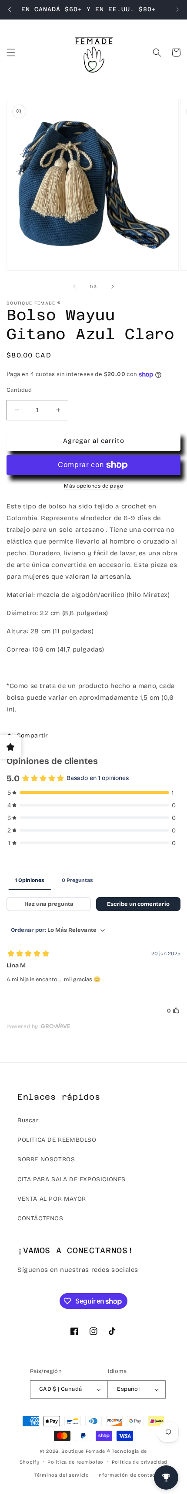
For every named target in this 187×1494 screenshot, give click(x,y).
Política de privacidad (139, 1462)
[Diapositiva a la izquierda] (74, 286)
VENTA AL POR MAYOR (51, 1198)
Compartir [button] (32, 735)
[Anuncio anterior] (9, 9)
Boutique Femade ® (85, 1451)
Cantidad (19, 390)
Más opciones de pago (93, 486)
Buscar (28, 1120)
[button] (10, 52)
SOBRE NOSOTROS (46, 1159)
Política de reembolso (75, 1462)
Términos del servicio (61, 1475)
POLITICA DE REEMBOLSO (57, 1139)
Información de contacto (129, 1475)
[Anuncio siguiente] (177, 9)
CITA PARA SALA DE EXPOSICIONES (71, 1179)
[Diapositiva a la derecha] (112, 286)
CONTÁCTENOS (40, 1218)
